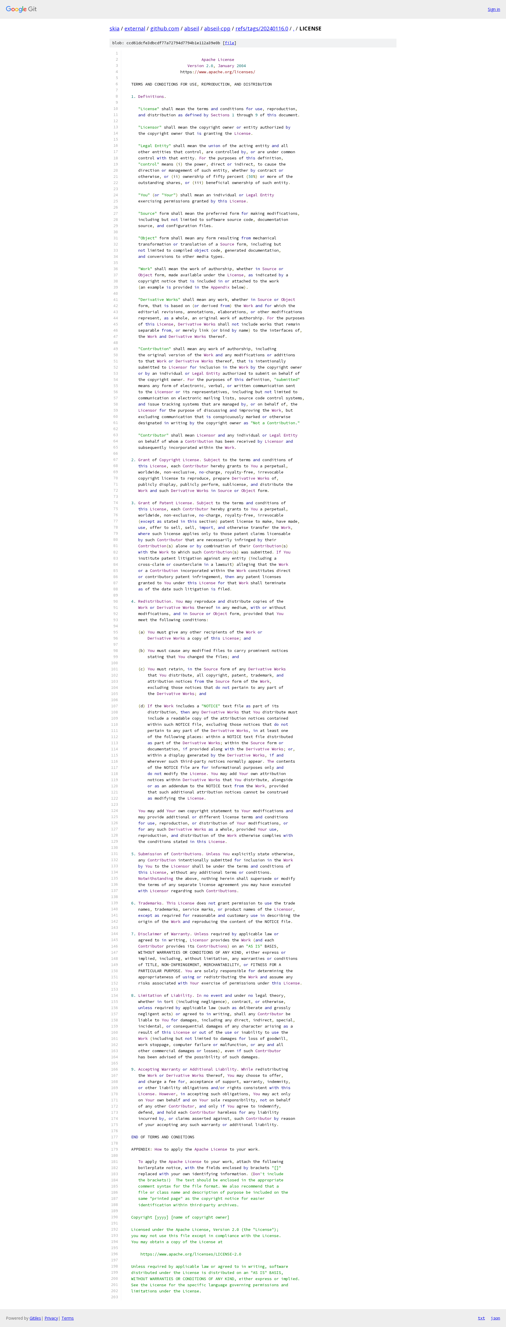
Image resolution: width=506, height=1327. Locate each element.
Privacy (51, 1318)
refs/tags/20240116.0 (261, 28)
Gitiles (35, 1318)
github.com (164, 28)
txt (481, 1318)
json (495, 1318)
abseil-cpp (217, 28)
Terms (67, 1318)
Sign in (494, 9)
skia (114, 28)
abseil (191, 28)
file (229, 42)
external (134, 28)
